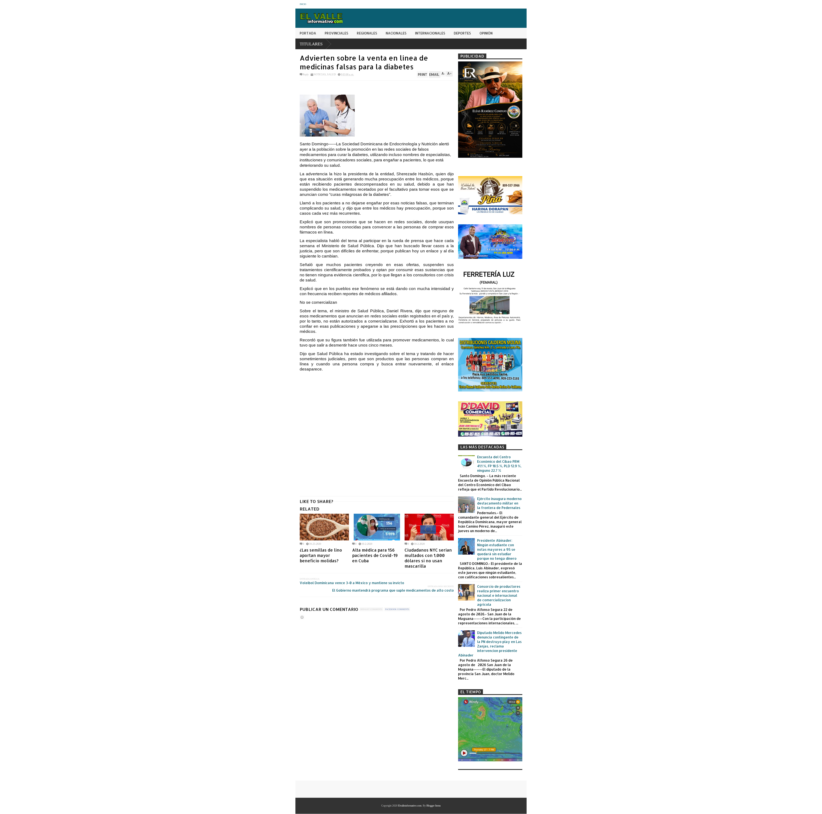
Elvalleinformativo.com (409, 805)
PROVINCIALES (336, 33)
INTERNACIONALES (430, 33)
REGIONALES (367, 33)
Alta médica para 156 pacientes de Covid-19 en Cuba (375, 555)
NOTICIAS (320, 74)
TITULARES (311, 44)
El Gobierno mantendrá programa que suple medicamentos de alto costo (393, 590)
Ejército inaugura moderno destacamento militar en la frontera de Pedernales (499, 503)
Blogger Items (433, 805)
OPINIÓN (486, 33)
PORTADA (308, 33)
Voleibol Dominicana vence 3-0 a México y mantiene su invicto (352, 582)
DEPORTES (462, 33)
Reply (306, 74)
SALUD (331, 74)
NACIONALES (396, 33)
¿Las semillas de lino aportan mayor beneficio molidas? (321, 555)
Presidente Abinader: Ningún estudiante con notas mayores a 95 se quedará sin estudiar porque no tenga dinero (497, 549)
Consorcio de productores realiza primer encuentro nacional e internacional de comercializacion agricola (498, 595)
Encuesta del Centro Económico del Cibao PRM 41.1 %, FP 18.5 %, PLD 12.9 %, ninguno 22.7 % (499, 464)
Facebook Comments (397, 609)
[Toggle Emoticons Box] (302, 617)
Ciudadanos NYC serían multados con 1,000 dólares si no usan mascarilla (428, 558)
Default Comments (371, 609)
